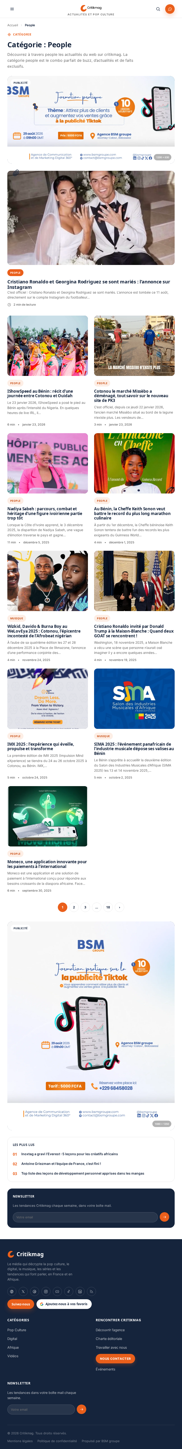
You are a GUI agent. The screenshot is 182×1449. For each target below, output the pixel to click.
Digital (12, 1339)
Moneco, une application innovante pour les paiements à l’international (47, 864)
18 (108, 907)
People (15, 383)
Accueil (12, 25)
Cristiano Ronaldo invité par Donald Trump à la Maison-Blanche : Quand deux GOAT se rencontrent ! (134, 631)
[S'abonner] (164, 1217)
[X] (23, 1291)
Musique (16, 618)
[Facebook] (11, 1291)
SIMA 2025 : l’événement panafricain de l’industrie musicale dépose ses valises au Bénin (134, 748)
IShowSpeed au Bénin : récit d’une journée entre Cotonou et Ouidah (40, 393)
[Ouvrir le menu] (12, 9)
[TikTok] (68, 1291)
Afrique (13, 1347)
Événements (105, 1369)
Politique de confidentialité (57, 1441)
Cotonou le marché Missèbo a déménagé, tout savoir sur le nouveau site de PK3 (131, 395)
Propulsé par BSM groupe (101, 1441)
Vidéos (12, 1356)
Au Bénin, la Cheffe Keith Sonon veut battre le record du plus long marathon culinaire (132, 513)
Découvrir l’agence (110, 1330)
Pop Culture (16, 1330)
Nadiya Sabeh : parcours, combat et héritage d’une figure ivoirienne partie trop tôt (44, 513)
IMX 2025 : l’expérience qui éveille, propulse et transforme (40, 746)
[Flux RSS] (91, 1291)
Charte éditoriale (109, 1339)
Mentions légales (20, 1441)
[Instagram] (45, 1291)
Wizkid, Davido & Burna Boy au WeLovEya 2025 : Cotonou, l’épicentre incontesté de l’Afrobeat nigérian (44, 631)
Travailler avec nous (111, 1347)
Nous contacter (115, 1359)
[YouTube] (57, 1291)
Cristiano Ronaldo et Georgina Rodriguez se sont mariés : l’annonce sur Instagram (88, 284)
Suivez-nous (21, 1304)
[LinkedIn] (80, 1291)
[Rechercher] (158, 9)
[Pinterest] (34, 1291)
